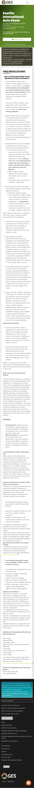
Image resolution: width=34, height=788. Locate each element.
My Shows (11, 781)
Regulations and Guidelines (9, 741)
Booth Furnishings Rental (9, 728)
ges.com (3, 751)
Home (3, 722)
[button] (28, 783)
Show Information (6, 725)
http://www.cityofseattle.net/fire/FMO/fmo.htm (17, 663)
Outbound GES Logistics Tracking (11, 760)
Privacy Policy (5, 746)
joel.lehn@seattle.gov (10, 555)
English (6, 766)
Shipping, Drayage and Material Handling (14, 731)
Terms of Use (5, 749)
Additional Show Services (9, 733)
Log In (4, 781)
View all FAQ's (7, 718)
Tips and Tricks (6, 757)
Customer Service (6, 754)
